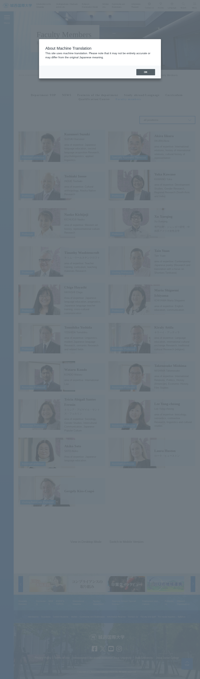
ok (145, 72)
